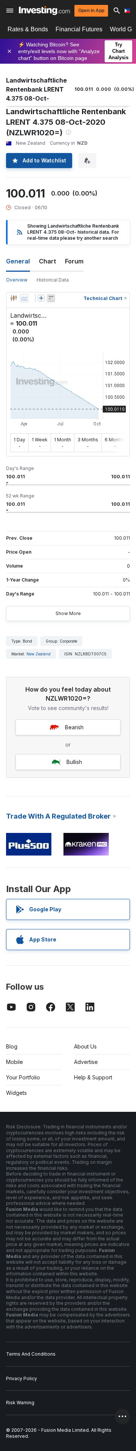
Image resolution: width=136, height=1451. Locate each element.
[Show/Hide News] (51, 298)
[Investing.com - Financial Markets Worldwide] (44, 10)
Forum (74, 261)
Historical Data (53, 280)
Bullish (74, 762)
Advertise (86, 1062)
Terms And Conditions (31, 1354)
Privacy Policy (21, 1378)
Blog (11, 1046)
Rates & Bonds (28, 29)
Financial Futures (79, 29)
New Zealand (38, 654)
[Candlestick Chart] (13, 298)
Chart (47, 261)
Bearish (74, 727)
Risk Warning (20, 1402)
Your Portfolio (23, 1077)
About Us (85, 1046)
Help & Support (93, 1077)
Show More (68, 613)
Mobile (14, 1062)
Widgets (16, 1093)
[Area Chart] (24, 298)
